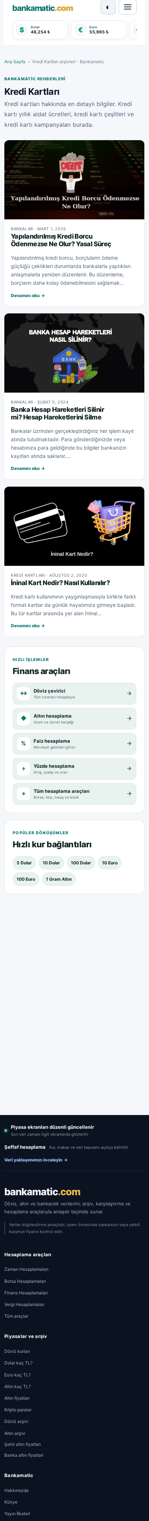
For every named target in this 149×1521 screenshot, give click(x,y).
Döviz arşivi (16, 1421)
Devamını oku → (28, 295)
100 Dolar (81, 862)
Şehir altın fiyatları (22, 1444)
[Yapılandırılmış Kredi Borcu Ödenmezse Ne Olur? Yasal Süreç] (74, 179)
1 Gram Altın (59, 879)
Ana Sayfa (14, 61)
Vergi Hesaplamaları (24, 1304)
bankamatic (42, 1192)
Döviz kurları (17, 1351)
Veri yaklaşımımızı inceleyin (36, 1160)
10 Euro (110, 862)
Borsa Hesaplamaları (25, 1281)
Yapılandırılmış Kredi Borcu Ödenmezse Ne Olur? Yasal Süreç (61, 240)
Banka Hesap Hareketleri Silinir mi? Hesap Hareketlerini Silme (57, 413)
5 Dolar (24, 862)
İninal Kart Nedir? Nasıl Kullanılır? (60, 583)
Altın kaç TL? (17, 1386)
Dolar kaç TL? (18, 1363)
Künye (10, 1502)
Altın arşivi (14, 1433)
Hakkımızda (16, 1490)
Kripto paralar (17, 1409)
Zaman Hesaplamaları (26, 1269)
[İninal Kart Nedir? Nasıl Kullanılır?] (74, 526)
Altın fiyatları (17, 1398)
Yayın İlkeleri (17, 1513)
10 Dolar (51, 862)
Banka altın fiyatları (23, 1455)
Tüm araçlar (16, 1316)
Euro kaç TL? (17, 1375)
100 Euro (26, 879)
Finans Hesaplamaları (26, 1292)
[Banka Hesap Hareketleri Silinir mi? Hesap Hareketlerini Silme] (74, 353)
